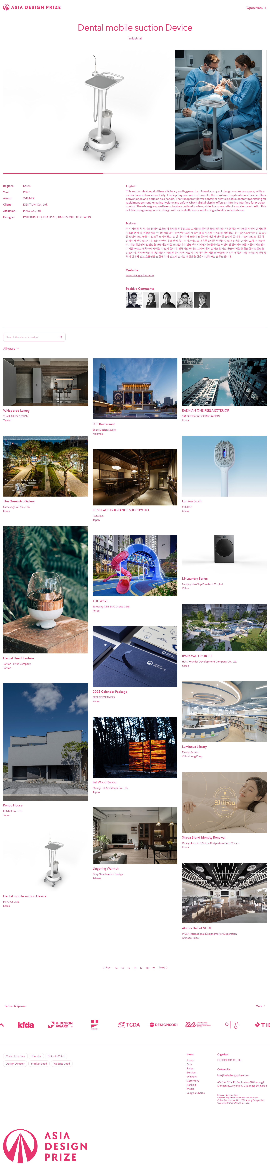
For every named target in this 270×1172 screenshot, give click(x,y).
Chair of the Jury (15, 1056)
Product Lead (39, 1063)
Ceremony (193, 1080)
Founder (36, 1056)
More (259, 1006)
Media (190, 1088)
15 (129, 967)
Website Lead (61, 1063)
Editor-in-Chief (56, 1056)
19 (153, 967)
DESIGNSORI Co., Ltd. (229, 1060)
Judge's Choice (196, 1092)
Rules (190, 1068)
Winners (192, 1076)
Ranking (191, 1084)
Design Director (15, 1063)
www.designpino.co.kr (140, 275)
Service (191, 1072)
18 (147, 967)
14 (122, 967)
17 (141, 967)
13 (116, 967)
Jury (189, 1064)
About (190, 1060)
